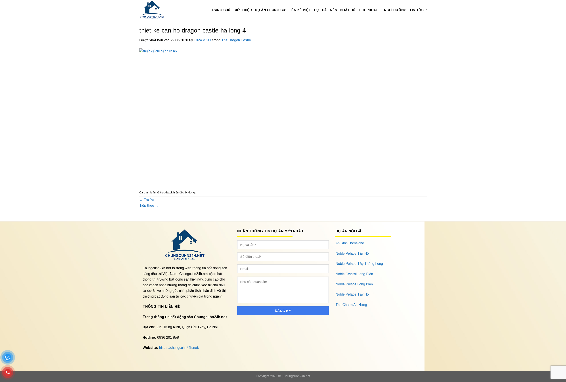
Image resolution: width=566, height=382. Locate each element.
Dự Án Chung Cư (270, 10)
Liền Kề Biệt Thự (304, 10)
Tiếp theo (149, 205)
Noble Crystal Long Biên (354, 274)
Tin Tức (416, 10)
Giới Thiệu (242, 10)
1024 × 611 (202, 40)
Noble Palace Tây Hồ (352, 253)
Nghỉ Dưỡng (395, 10)
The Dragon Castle (236, 40)
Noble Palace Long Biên (354, 284)
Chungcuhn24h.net (296, 376)
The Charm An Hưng (351, 305)
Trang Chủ (220, 10)
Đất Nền (329, 10)
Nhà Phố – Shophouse (360, 10)
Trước (146, 200)
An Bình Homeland (349, 243)
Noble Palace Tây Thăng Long (359, 263)
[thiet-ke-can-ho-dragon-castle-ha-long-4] (252, 115)
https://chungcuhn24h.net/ (179, 348)
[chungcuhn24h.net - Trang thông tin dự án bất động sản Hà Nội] (154, 10)
